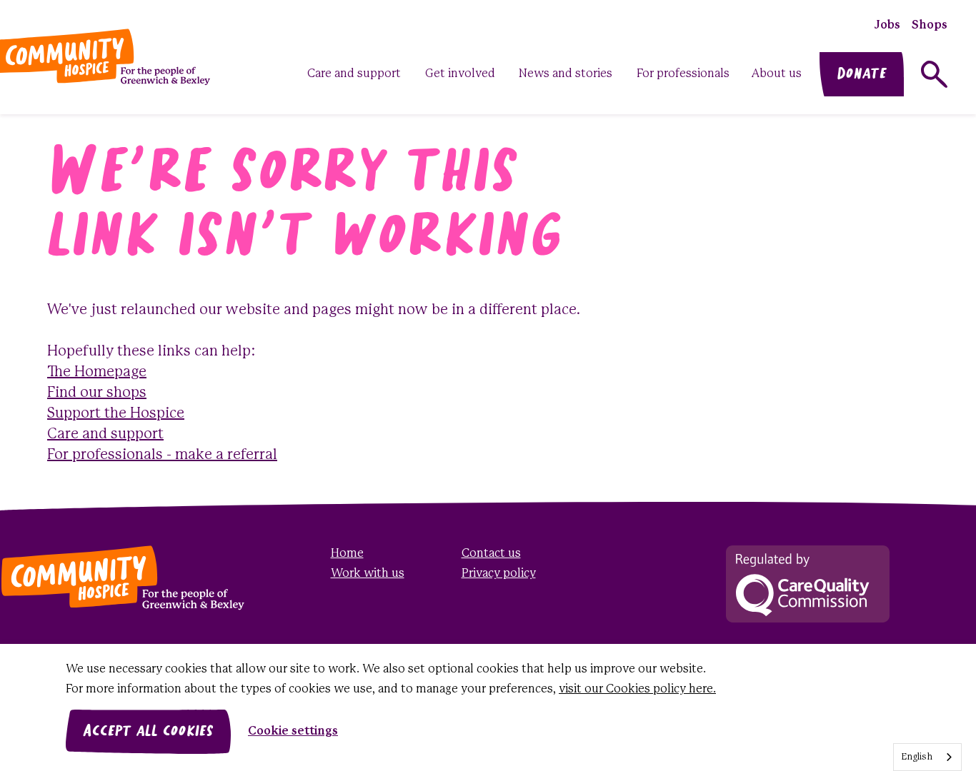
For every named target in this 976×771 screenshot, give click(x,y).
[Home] (103, 577)
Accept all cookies (148, 732)
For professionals (683, 74)
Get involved (460, 74)
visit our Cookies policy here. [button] (637, 689)
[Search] (934, 74)
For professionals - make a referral (162, 455)
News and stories (565, 74)
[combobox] (927, 757)
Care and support (354, 74)
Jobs (887, 25)
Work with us (367, 573)
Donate (862, 74)
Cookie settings (293, 731)
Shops (929, 25)
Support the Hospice (115, 413)
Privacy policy (499, 573)
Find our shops (96, 393)
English (916, 757)
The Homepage (96, 372)
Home (347, 553)
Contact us (491, 553)
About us (777, 74)
